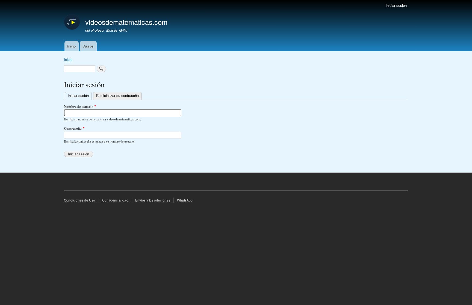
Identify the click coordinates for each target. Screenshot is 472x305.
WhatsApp (185, 200)
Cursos (88, 46)
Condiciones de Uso (79, 200)
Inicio (71, 46)
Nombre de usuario (78, 106)
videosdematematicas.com (126, 22)
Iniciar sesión (396, 5)
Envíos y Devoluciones (152, 200)
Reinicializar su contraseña (117, 95)
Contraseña (73, 128)
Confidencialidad (115, 200)
